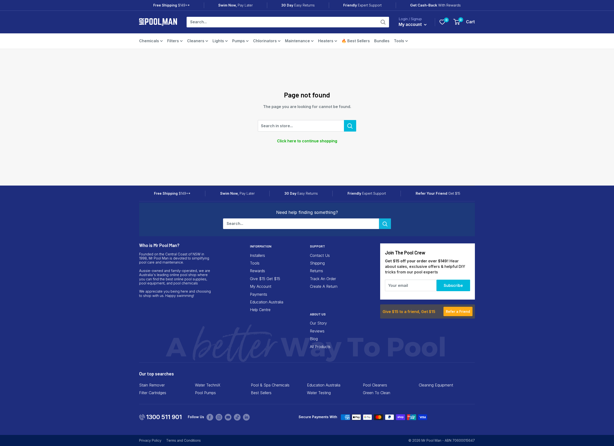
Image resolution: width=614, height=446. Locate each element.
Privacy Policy (150, 440)
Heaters (325, 40)
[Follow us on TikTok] (237, 417)
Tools (399, 40)
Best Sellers (261, 392)
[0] (442, 22)
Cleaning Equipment (436, 385)
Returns (316, 270)
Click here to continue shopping (307, 141)
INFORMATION (261, 246)
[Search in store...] (350, 126)
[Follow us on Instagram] (219, 417)
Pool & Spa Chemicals (270, 385)
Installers (257, 255)
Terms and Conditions (183, 440)
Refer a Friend (458, 311)
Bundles (382, 40)
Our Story (318, 323)
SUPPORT (317, 246)
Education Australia (266, 302)
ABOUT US (318, 314)
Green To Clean (376, 392)
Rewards (257, 270)
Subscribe (453, 285)
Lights (218, 40)
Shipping (317, 263)
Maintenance (297, 40)
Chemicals (149, 40)
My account (411, 24)
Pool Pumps (205, 392)
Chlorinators (265, 40)
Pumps (238, 40)
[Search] (383, 22)
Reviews (317, 331)
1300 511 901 (164, 417)
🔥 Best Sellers (356, 40)
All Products (320, 346)
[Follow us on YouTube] (228, 417)
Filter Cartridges (152, 392)
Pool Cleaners (375, 385)
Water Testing (319, 392)
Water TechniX (207, 385)
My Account (260, 286)
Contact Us (320, 255)
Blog (314, 338)
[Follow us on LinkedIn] (246, 417)
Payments (258, 294)
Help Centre (260, 309)
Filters (173, 40)
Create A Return (323, 286)
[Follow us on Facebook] (210, 417)
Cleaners (195, 40)
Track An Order (323, 278)
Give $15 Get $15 (265, 278)
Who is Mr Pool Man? (159, 245)
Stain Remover (152, 385)
